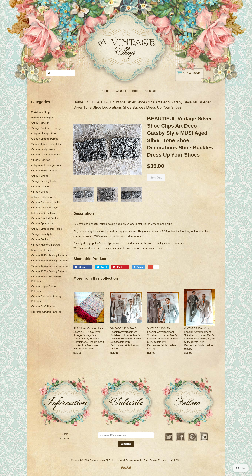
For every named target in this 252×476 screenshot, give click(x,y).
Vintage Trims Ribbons (44, 170)
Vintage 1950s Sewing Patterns (49, 260)
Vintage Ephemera (42, 223)
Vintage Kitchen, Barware (46, 244)
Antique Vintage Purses (44, 138)
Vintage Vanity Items (43, 149)
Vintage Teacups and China (47, 143)
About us (150, 90)
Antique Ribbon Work (43, 197)
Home (105, 90)
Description (83, 213)
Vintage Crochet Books (44, 218)
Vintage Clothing (40, 186)
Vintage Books (39, 239)
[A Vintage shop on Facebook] (180, 440)
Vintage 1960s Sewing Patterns (49, 265)
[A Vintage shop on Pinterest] (192, 440)
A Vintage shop (97, 460)
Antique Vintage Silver (44, 133)
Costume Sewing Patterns (46, 311)
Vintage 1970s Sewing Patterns (49, 271)
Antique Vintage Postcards (46, 228)
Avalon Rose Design (146, 460)
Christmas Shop (40, 112)
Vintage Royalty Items (43, 234)
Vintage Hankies (40, 159)
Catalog (121, 90)
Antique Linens (39, 175)
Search (64, 434)
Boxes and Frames (42, 250)
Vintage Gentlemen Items (46, 154)
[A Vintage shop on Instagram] (204, 440)
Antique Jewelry (40, 122)
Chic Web (176, 460)
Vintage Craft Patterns (44, 306)
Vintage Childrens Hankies (46, 202)
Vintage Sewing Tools (43, 181)
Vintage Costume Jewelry (46, 128)
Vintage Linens (39, 191)
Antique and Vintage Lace (46, 165)
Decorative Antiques (42, 117)
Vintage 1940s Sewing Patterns (49, 255)
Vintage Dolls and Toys (44, 207)
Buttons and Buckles (43, 212)
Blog (135, 90)
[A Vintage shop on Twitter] (168, 440)
